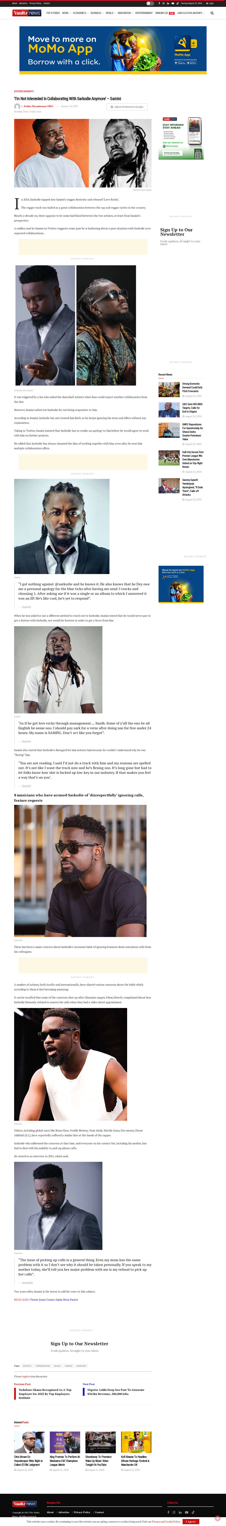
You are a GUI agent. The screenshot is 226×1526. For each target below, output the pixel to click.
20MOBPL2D (164, 13)
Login (211, 3)
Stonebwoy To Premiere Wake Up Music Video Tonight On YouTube (98, 1460)
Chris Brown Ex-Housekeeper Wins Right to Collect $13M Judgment (28, 1460)
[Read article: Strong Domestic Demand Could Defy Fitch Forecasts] (169, 389)
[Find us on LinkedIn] (168, 3)
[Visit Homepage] (26, 13)
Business (96, 13)
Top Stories (53, 13)
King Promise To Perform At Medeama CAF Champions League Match (65, 1460)
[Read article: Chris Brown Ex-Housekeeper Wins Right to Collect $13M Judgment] (29, 1442)
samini (68, 1365)
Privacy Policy (35, 3)
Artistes (27, 1365)
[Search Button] (212, 13)
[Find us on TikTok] (178, 3)
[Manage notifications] (218, 1518)
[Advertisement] (83, 247)
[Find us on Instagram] (163, 3)
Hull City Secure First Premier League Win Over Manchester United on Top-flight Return (193, 459)
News (65, 13)
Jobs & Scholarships (189, 13)
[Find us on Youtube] (173, 3)
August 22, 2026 (24, 1469)
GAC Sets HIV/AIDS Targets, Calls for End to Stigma (192, 408)
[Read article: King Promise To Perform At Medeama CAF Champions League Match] (65, 1442)
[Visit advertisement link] (113, 50)
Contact (46, 3)
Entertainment (144, 13)
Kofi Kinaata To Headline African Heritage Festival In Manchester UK (135, 1460)
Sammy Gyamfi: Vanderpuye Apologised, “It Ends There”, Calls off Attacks (192, 487)
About (14, 3)
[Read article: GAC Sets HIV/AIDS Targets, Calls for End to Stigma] (169, 410)
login (25, 1376)
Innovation (124, 13)
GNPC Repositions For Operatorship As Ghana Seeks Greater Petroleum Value (192, 432)
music (57, 1365)
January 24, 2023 (69, 106)
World (109, 13)
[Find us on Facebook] (159, 3)
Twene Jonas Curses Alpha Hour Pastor (54, 1299)
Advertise (23, 3)
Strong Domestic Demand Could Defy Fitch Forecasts (192, 387)
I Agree (191, 1521)
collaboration (43, 1365)
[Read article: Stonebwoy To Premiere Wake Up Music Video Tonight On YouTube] (100, 1442)
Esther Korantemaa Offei (38, 106)
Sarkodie (81, 1365)
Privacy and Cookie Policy (166, 1521)
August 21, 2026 (60, 1469)
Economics (79, 13)
